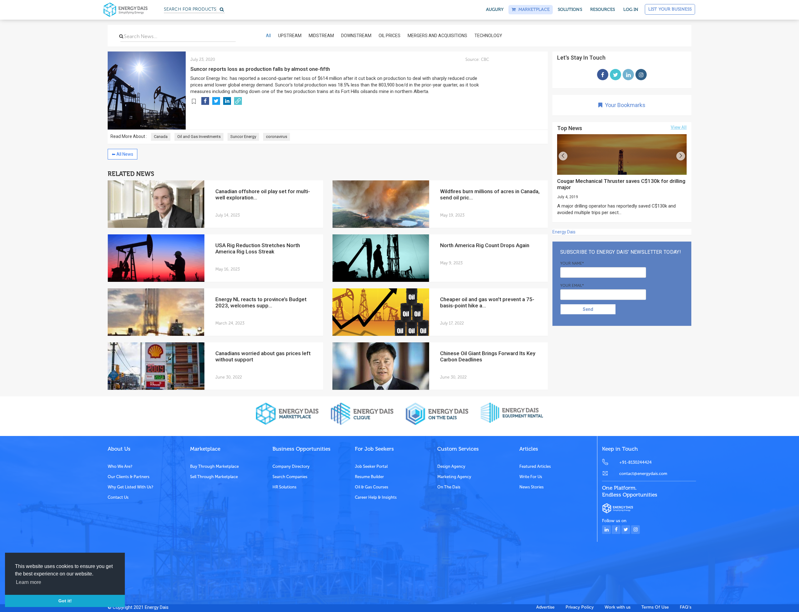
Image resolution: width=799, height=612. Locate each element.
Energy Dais (564, 231)
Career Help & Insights (376, 497)
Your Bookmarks (623, 105)
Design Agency (451, 466)
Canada (161, 136)
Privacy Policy (580, 607)
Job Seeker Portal (371, 466)
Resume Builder (369, 476)
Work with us (617, 607)
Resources (602, 9)
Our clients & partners (129, 476)
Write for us (530, 476)
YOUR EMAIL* (572, 285)
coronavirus (276, 136)
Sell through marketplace (214, 476)
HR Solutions (284, 487)
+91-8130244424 (635, 462)
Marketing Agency (454, 476)
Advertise (545, 607)
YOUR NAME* (572, 263)
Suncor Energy (243, 136)
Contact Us (118, 497)
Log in (631, 9)
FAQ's (685, 607)
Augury (495, 9)
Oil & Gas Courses (371, 487)
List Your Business (670, 9)
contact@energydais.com (643, 473)
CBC (484, 59)
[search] (121, 36)
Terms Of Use (655, 607)
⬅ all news (122, 154)
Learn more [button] (28, 582)
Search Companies (289, 476)
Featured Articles (535, 466)
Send (588, 309)
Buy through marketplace (214, 466)
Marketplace (532, 9)
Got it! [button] (65, 600)
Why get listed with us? (130, 487)
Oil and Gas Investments (199, 136)
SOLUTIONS (570, 9)
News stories (531, 487)
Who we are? (120, 466)
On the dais (448, 487)
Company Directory (291, 466)
